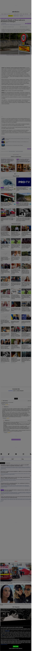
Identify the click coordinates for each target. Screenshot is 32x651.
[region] (15, 638)
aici (3, 635)
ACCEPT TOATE (15, 646)
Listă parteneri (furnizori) (4, 644)
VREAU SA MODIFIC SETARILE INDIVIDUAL (15, 648)
